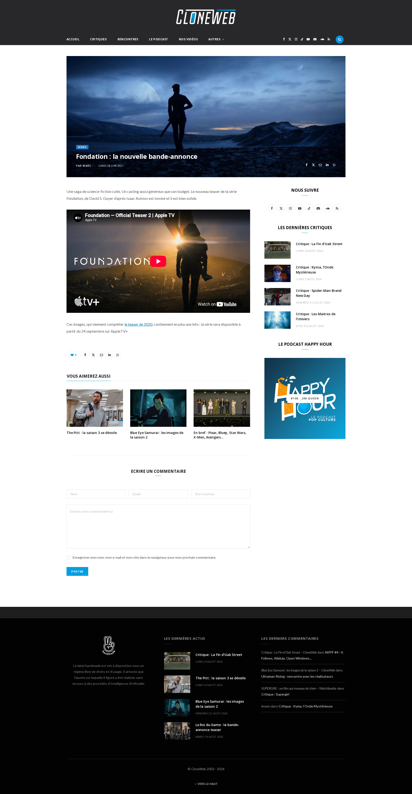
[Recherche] (340, 39)
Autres (214, 39)
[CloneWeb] (206, 17)
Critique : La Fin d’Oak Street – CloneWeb (289, 652)
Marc (87, 165)
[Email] (320, 165)
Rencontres (128, 39)
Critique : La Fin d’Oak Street (319, 244)
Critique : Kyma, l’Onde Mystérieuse (306, 706)
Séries (82, 147)
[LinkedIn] (327, 165)
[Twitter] (313, 165)
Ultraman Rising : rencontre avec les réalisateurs (297, 676)
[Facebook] (306, 165)
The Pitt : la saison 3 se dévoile (92, 432)
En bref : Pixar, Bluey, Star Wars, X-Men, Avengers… (220, 434)
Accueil (73, 39)
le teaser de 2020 (138, 324)
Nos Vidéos (188, 39)
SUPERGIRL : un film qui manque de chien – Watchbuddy (298, 688)
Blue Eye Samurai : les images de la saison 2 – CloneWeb (298, 670)
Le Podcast (158, 39)
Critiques (98, 39)
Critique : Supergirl (275, 694)
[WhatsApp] (334, 165)
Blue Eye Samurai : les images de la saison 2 (157, 434)
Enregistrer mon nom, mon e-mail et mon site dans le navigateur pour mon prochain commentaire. (144, 557)
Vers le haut (207, 784)
